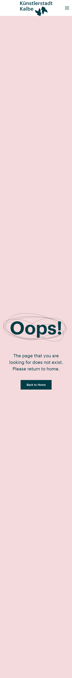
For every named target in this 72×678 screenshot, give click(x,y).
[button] (67, 8)
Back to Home (36, 384)
